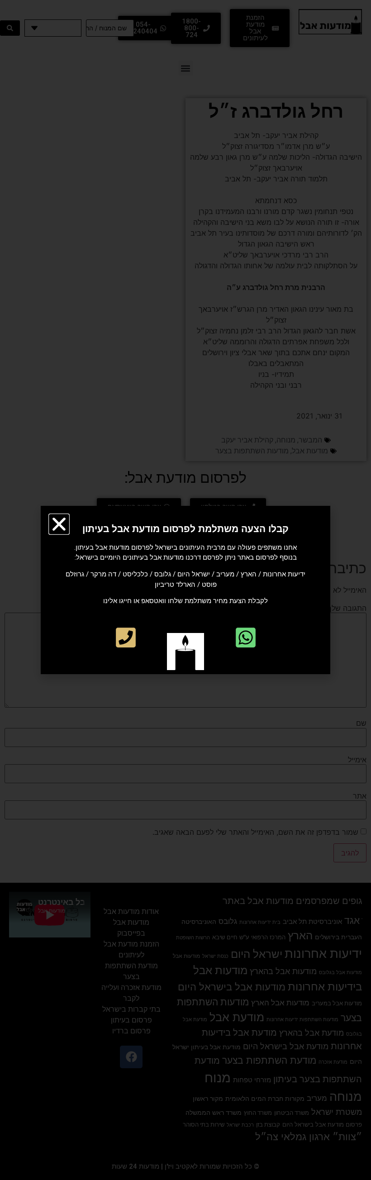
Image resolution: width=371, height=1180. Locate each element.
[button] (59, 524)
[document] (185, 590)
